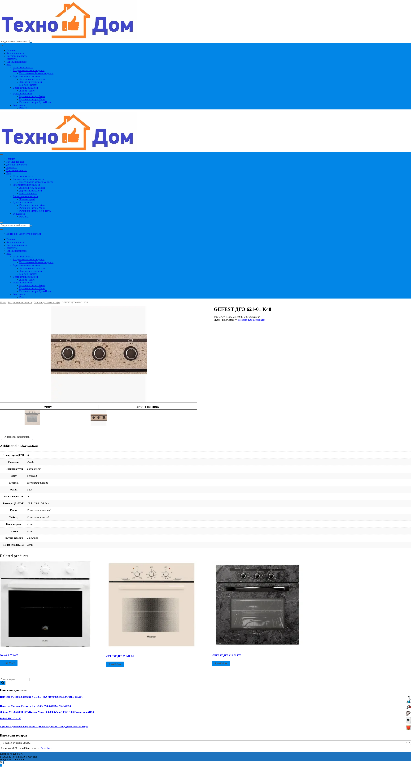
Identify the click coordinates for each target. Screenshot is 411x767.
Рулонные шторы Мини (32, 99)
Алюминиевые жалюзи (32, 79)
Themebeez (46, 748)
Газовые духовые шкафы (47, 302)
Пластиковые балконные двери (36, 73)
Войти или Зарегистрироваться (23, 233)
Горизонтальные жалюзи (26, 76)
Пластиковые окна (23, 67)
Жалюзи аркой (27, 90)
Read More (9, 663)
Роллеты (24, 108)
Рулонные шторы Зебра (32, 96)
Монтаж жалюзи (28, 84)
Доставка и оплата (16, 56)
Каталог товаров (15, 53)
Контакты (11, 58)
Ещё (8, 64)
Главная (10, 50)
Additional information (17, 436)
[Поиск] (2, 683)
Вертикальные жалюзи (25, 87)
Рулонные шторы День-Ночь (35, 102)
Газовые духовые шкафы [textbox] (204, 742)
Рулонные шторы (22, 93)
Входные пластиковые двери (28, 70)
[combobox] (205, 742)
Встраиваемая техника (20, 302)
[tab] (17, 437)
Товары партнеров (16, 61)
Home (3, 302)
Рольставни (19, 105)
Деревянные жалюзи (30, 82)
